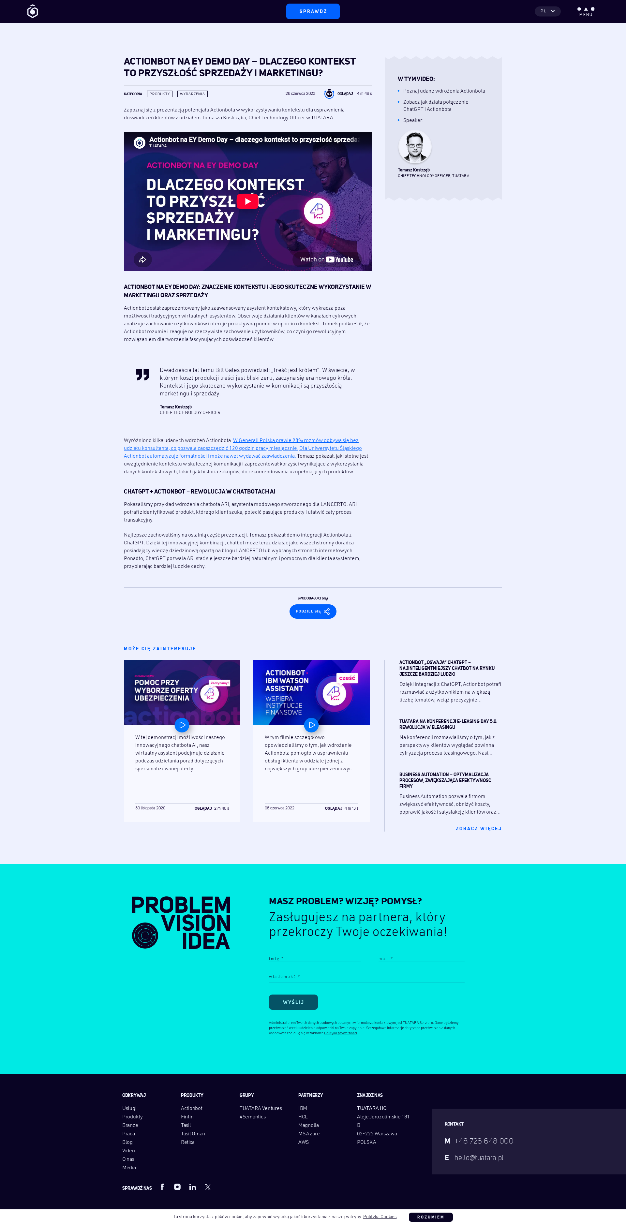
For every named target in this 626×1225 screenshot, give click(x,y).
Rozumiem (430, 1217)
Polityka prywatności (340, 1033)
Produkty (160, 94)
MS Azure (309, 1134)
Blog (127, 1142)
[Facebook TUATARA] (162, 1187)
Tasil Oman (193, 1134)
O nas (128, 1159)
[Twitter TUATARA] (208, 1187)
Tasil (186, 1125)
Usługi (129, 1108)
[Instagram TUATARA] (177, 1187)
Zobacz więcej (479, 829)
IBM (302, 1108)
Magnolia (308, 1125)
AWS (303, 1142)
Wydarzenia (192, 94)
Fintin (187, 1117)
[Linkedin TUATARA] (192, 1187)
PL (544, 11)
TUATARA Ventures (261, 1108)
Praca (128, 1134)
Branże (130, 1125)
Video (128, 1151)
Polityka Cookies (380, 1217)
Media (129, 1168)
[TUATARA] (32, 11)
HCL (302, 1117)
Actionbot (191, 1108)
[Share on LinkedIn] (338, 610)
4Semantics (253, 1117)
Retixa (187, 1142)
